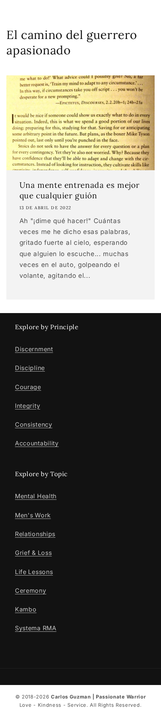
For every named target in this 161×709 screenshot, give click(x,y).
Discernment (34, 349)
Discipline (30, 368)
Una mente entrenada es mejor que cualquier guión (79, 190)
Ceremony (30, 590)
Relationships (35, 534)
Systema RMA (36, 628)
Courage (28, 387)
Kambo (25, 609)
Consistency (33, 424)
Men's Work (33, 515)
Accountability (37, 443)
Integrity (27, 405)
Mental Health (36, 496)
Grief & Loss (33, 552)
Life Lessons (34, 572)
